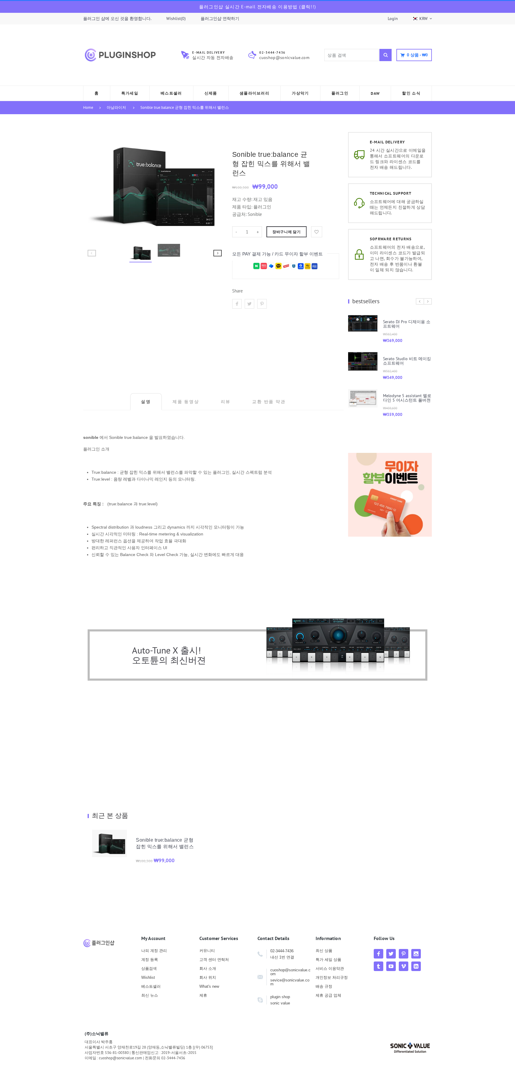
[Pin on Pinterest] (262, 304)
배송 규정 (324, 986)
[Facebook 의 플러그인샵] (378, 954)
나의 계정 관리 (154, 950)
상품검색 (149, 968)
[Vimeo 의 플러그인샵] (403, 966)
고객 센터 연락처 (214, 959)
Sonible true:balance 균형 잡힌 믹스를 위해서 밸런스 (184, 107)
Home (88, 107)
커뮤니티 (207, 950)
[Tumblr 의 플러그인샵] (378, 966)
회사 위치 (207, 977)
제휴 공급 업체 (328, 995)
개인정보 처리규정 (332, 977)
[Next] (214, 185)
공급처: (239, 214)
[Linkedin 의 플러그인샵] (416, 966)
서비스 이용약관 (330, 968)
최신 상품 (324, 950)
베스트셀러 (151, 986)
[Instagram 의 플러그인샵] (416, 954)
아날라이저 (116, 107)
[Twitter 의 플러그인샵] (391, 954)
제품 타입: (242, 207)
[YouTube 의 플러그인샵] (391, 966)
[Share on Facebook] (237, 304)
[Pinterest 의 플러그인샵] (403, 954)
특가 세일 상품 (328, 959)
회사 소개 (207, 968)
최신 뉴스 (149, 995)
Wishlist (148, 977)
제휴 (203, 995)
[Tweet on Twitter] (249, 304)
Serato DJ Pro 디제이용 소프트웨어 (406, 324)
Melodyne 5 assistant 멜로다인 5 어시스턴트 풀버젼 (407, 398)
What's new (209, 986)
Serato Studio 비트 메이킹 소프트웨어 (407, 361)
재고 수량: (242, 199)
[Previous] (95, 185)
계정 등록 (149, 959)
